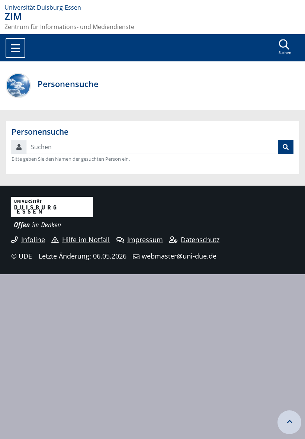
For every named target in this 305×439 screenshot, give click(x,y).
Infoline (33, 239)
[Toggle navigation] (15, 48)
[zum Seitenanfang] (289, 422)
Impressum (145, 239)
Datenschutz (200, 239)
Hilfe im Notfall (86, 239)
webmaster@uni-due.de (179, 255)
